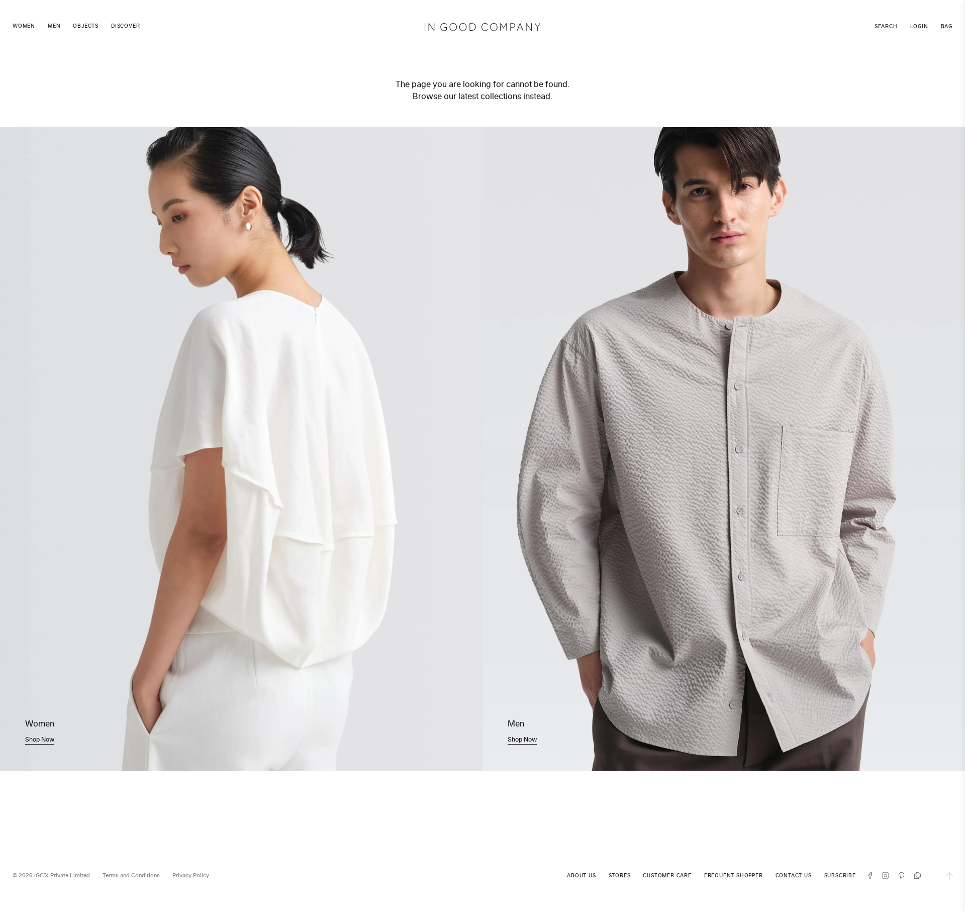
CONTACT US (794, 875)
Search (886, 26)
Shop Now (39, 739)
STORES (620, 875)
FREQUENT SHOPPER (733, 875)
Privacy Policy (190, 875)
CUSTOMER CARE (667, 875)
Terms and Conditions (131, 875)
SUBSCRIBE (840, 875)
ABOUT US (581, 875)
